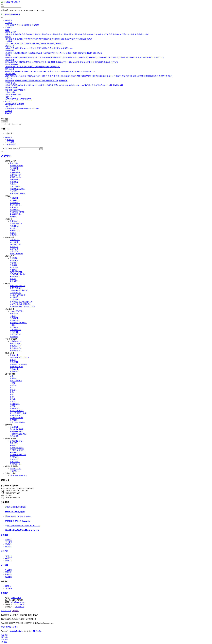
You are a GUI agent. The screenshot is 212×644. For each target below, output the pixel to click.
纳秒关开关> (15, 242)
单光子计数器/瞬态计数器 (129, 57)
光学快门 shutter (67, 48)
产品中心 (8, 27)
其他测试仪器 (117, 85)
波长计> (13, 445)
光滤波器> (14, 258)
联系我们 (35, 25)
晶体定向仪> (15, 221)
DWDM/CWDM (56, 53)
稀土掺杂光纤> (15, 348)
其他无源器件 (105, 62)
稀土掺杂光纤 (43, 67)
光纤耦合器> (15, 320)
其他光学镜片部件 (166, 76)
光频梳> (13, 184)
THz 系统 (130, 34)
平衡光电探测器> (16, 288)
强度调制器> (15, 198)
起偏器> (13, 325)
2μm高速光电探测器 (70, 57)
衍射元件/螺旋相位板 (117, 76)
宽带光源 (8, 34)
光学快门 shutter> (16, 254)
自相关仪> (14, 443)
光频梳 (98, 34)
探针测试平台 (10, 90)
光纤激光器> (15, 168)
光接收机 (23, 53)
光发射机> (14, 261)
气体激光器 (81, 34)
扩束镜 (12, 76)
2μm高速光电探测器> (18, 295)
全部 (7, 25)
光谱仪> (13, 233)
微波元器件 (9, 69)
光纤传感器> (15, 436)
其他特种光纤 (10, 67)
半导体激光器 (49, 34)
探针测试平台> (15, 469)
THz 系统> (14, 191)
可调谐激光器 (71, 34)
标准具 (62, 76)
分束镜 (29, 76)
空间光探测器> (15, 293)
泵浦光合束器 (85, 62)
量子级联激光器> (16, 166)
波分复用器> (15, 332)
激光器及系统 (10, 32)
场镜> (12, 376)
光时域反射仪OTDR (76, 85)
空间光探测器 (56, 57)
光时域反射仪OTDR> (18, 455)
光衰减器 (31, 53)
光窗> (12, 394)
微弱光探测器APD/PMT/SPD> (21, 302)
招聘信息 (27, 108)
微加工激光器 (107, 34)
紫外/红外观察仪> (17, 411)
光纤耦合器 (45, 62)
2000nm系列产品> (17, 311)
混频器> (13, 360)
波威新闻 (27, 25)
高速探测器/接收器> (17, 286)
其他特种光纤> (15, 341)
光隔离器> (14, 313)
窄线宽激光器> (15, 175)
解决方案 (12, 104)
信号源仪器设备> (16, 441)
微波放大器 (9, 71)
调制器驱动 (56, 39)
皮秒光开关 (9, 48)
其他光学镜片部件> (17, 422)
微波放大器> (15, 355)
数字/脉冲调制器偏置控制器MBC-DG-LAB (22, 530)
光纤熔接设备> (15, 350)
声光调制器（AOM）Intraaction (17, 521)
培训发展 (35, 108)
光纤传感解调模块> (17, 429)
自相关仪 (21, 85)
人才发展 (8, 106)
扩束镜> (13, 378)
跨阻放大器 (81, 71)
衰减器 (68, 76)
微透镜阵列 (153, 76)
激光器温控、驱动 (142, 34)
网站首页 (8, 20)
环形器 (28, 62)
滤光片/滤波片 (20, 76)
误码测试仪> (15, 457)
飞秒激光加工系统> (17, 189)
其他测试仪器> (15, 464)
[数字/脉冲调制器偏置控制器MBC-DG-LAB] (22, 526)
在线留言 (15, 611)
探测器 (8, 55)
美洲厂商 (12, 99)
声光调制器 (28, 39)
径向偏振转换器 (142, 76)
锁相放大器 (107, 85)
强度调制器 (9, 39)
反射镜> (13, 385)
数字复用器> (15, 362)
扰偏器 (89, 53)
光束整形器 (90, 76)
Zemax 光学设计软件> (18, 476)
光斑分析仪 (30, 44)
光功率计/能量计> (17, 448)
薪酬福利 (20, 108)
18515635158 (19, 604)
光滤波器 (8, 53)
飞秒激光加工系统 (120, 34)
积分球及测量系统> (17, 450)
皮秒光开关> (15, 240)
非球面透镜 (75, 76)
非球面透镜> (15, 404)
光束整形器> (15, 408)
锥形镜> (13, 406)
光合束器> (14, 327)
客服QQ (8, 586)
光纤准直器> (15, 318)
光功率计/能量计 (37, 85)
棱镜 (57, 76)
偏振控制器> (15, 276)
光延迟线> (14, 267)
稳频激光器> (15, 182)
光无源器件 (9, 60)
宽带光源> (14, 163)
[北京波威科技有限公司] (106, 2)
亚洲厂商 (27, 99)
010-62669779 (16, 598)
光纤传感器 (63, 81)
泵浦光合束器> (15, 330)
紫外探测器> (15, 297)
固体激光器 (39, 34)
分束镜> (13, 383)
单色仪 (38, 44)
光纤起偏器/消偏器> (17, 274)
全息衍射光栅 (130, 76)
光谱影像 (8, 41)
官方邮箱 (8, 588)
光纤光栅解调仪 (35, 81)
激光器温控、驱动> (17, 193)
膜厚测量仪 (20, 90)
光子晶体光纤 (21, 67)
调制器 (8, 37)
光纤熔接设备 (54, 67)
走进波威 (8, 23)
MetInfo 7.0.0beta (16, 631)
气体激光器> (15, 179)
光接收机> (14, 263)
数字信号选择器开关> (18, 364)
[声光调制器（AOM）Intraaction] (18, 516)
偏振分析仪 (97, 53)
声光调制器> (15, 203)
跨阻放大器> (15, 369)
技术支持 (8, 101)
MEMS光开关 (29, 48)
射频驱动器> (15, 371)
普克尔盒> (14, 207)
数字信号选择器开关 (56, 71)
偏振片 (44, 76)
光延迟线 (38, 53)
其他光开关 (56, 48)
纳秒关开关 (19, 48)
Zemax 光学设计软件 (13, 94)
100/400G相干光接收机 (42, 57)
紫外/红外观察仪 (101, 76)
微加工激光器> (15, 186)
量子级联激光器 (19, 34)
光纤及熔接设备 (11, 64)
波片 (40, 76)
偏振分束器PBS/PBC (58, 62)
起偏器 (69, 62)
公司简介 (12, 25)
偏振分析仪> (15, 281)
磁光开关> (14, 247)
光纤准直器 (36, 62)
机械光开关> (15, 249)
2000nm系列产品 (11, 62)
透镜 (49, 76)
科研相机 (59, 44)
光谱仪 (53, 44)
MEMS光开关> (15, 244)
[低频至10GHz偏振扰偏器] (15, 507)
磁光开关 (38, 48)
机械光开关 (46, 48)
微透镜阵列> (15, 420)
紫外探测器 (82, 57)
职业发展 (12, 108)
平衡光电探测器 (26, 57)
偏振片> (13, 390)
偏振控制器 (82, 53)
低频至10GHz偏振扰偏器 (15, 512)
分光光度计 (45, 44)
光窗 (53, 76)
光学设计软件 (10, 92)
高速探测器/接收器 (12, 57)
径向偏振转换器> (16, 418)
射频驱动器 (90, 71)
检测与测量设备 (11, 88)
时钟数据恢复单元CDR (23, 71)
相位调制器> (15, 200)
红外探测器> (15, 300)
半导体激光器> (15, 173)
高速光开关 (9, 46)
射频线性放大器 (70, 71)
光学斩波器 (98, 85)
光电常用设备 (10, 83)
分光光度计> (15, 230)
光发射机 (16, 53)
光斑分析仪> (15, 226)
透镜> (12, 392)
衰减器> (13, 401)
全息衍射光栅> (15, 415)
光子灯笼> (14, 337)
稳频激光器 (91, 34)
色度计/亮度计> (16, 223)
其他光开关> (15, 251)
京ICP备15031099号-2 (9, 627)
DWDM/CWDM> (16, 272)
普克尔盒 (47, 39)
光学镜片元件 (10, 74)
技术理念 (20, 104)
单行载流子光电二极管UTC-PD (152, 57)
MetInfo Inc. (37, 631)
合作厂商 (8, 97)
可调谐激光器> (15, 177)
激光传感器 (9, 81)
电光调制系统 (81, 39)
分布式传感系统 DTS (50, 81)
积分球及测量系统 (52, 85)
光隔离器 (22, 62)
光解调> (13, 217)
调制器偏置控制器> (17, 212)
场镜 (7, 76)
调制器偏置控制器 (68, 39)
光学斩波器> (15, 459)
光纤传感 (8, 78)
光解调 (89, 39)
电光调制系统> (15, 214)
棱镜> (12, 397)
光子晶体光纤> (15, 344)
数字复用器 (43, 71)
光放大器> (14, 270)
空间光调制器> (15, 205)
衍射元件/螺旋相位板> (18, 413)
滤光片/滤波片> (16, 381)
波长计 (28, 85)
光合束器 (76, 62)
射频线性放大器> (16, 367)
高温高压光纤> (15, 346)
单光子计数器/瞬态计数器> (20, 304)
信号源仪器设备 (11, 85)
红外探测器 (92, 57)
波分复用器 (95, 62)
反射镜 (35, 76)
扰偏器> (13, 279)
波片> (12, 388)
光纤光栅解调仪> (16, 432)
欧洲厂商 (20, 99)
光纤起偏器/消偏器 (70, 53)
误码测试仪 (88, 85)
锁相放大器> (15, 462)
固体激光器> (15, 170)
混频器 (35, 71)
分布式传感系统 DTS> (18, 434)
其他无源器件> (15, 334)
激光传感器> (15, 427)
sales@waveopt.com (18, 602)
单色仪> (13, 228)
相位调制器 (19, 39)
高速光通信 (9, 50)
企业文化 (20, 25)
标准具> (13, 399)
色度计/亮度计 (20, 44)
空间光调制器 (38, 39)
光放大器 (46, 53)
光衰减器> (14, 265)
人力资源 (8, 111)
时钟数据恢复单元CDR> (19, 357)
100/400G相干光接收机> (19, 290)
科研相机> (14, 235)
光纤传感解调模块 (22, 81)
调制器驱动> (15, 210)
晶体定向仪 (9, 44)
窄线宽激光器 (60, 34)
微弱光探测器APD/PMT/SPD (108, 57)
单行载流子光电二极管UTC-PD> (22, 307)
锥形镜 (83, 76)
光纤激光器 (30, 34)
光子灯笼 (114, 62)
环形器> (13, 316)
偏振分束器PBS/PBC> (18, 323)
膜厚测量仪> (15, 471)
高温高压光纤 (32, 67)
